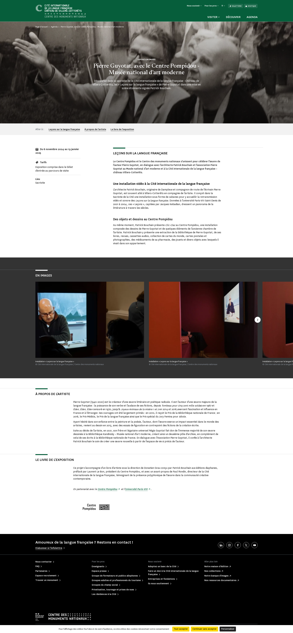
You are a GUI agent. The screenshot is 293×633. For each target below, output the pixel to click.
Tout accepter (181, 629)
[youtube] (254, 545)
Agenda (252, 17)
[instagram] (229, 545)
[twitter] (246, 545)
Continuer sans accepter (204, 629)
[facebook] (238, 545)
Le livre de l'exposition (122, 129)
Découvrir (233, 17)
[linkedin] (221, 545)
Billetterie (237, 6)
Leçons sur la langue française (64, 129)
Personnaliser (227, 629)
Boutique (252, 6)
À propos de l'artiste (95, 129)
